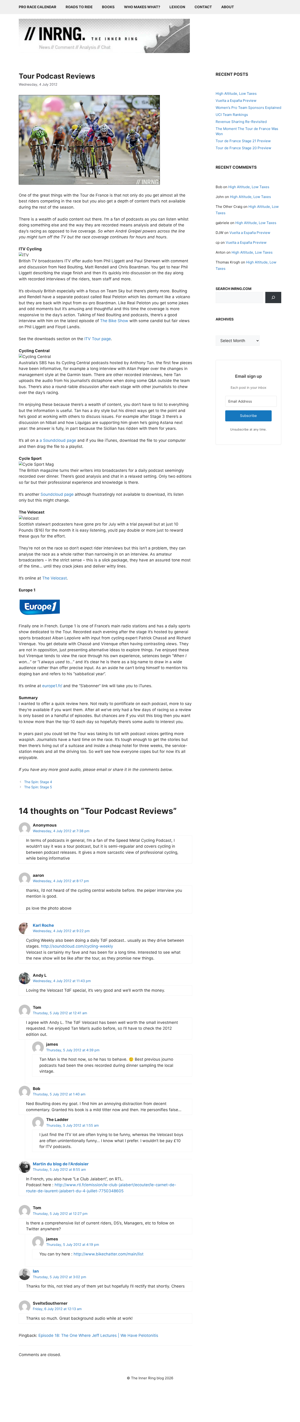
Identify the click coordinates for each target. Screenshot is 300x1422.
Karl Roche (43, 925)
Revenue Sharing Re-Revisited (241, 121)
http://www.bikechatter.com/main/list (108, 1254)
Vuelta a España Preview (236, 100)
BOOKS (108, 7)
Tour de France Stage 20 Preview (243, 148)
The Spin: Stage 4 (38, 782)
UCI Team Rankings (232, 114)
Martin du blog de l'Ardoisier (61, 1164)
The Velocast (54, 578)
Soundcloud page (57, 494)
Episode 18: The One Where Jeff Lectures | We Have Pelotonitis (98, 1335)
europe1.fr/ (52, 685)
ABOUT (227, 7)
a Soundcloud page (58, 440)
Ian (36, 1271)
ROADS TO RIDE (79, 7)
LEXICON (177, 7)
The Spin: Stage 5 (38, 787)
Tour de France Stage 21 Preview (243, 141)
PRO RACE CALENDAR (37, 7)
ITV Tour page (97, 338)
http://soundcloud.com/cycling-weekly (77, 946)
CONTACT (203, 7)
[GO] (273, 297)
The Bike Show (114, 320)
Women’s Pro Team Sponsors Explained (248, 107)
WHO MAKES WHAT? (142, 7)
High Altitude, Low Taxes (236, 93)
